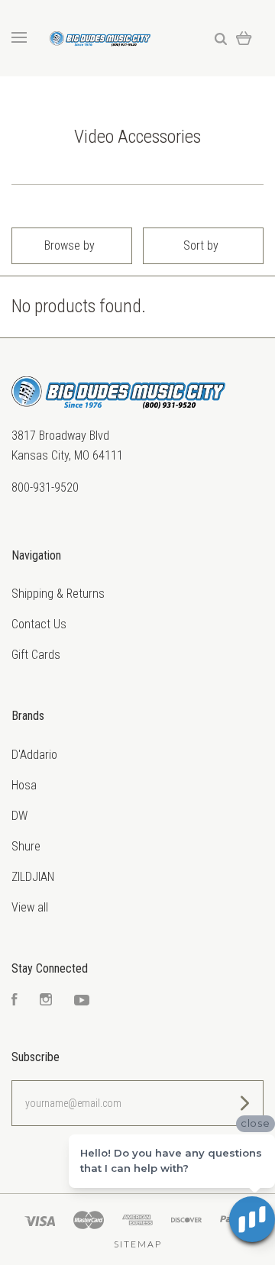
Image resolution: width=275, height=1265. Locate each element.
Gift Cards (35, 654)
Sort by (200, 245)
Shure (25, 846)
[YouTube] (81, 1001)
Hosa (24, 785)
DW (19, 815)
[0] (244, 38)
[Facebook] (14, 1001)
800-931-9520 (45, 487)
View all (29, 907)
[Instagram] (46, 1001)
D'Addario (34, 754)
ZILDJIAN (32, 877)
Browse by (69, 245)
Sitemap (138, 1244)
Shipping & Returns (58, 593)
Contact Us (38, 624)
